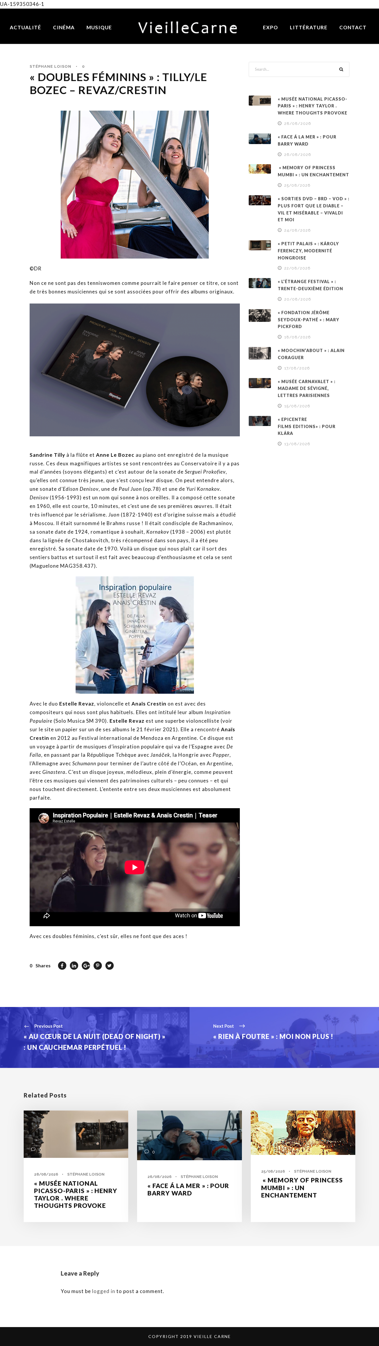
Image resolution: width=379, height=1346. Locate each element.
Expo (270, 27)
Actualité (25, 27)
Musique (99, 27)
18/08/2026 (297, 337)
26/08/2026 (297, 154)
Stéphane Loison (50, 66)
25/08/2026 (297, 185)
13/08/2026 (297, 444)
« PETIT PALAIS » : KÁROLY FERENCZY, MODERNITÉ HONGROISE (308, 250)
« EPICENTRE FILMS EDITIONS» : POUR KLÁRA (306, 426)
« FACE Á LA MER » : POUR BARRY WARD (188, 1189)
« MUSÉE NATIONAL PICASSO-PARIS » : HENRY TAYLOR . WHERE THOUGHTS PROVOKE (312, 106)
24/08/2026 (297, 230)
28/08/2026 (297, 123)
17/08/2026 (297, 368)
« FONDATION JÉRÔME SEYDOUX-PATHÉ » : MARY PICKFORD (308, 319)
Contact (353, 27)
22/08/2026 (297, 268)
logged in (103, 1291)
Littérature (308, 27)
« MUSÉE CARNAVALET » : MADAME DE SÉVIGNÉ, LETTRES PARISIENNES (306, 388)
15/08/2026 (297, 406)
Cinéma (64, 27)
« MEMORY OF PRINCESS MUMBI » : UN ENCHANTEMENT (302, 1187)
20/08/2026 (297, 299)
